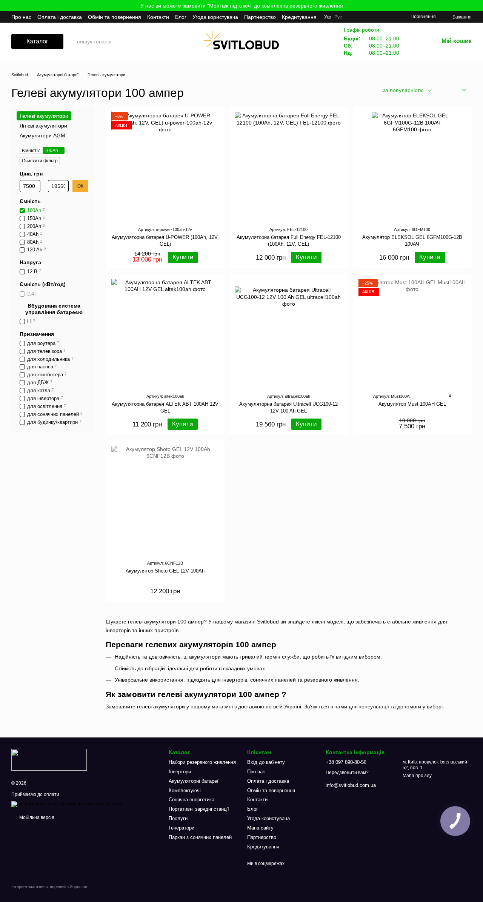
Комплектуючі (185, 790)
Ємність (30, 201)
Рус (338, 17)
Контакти (158, 17)
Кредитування (299, 17)
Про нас (21, 17)
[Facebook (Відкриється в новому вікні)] (364, 17)
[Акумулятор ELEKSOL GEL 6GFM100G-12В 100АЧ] (412, 166)
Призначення (37, 334)
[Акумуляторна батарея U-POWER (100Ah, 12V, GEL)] (165, 166)
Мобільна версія (36, 817)
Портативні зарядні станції (199, 809)
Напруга (30, 263)
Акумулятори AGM (42, 136)
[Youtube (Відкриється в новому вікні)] (373, 17)
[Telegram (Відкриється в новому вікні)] (382, 17)
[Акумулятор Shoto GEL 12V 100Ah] (165, 499)
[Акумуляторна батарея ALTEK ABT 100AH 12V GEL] (165, 332)
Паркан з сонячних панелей (200, 837)
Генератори (181, 828)
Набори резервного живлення (202, 762)
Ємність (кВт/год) (43, 285)
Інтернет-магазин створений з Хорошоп (49, 886)
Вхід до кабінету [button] (266, 762)
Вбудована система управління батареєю (54, 309)
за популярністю (403, 90)
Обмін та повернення (114, 17)
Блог (180, 17)
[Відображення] (458, 90)
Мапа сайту (260, 828)
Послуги (178, 818)
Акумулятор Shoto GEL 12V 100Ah (165, 571)
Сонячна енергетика (191, 799)
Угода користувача (215, 17)
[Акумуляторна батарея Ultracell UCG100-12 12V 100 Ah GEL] (288, 332)
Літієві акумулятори (43, 126)
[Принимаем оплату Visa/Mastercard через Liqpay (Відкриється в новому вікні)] (66, 804)
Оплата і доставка (59, 17)
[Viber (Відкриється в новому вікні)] (391, 17)
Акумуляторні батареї (193, 781)
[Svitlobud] (49, 759)
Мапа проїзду (417, 775)
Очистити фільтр (40, 160)
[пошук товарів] (142, 41)
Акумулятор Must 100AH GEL (412, 404)
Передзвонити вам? (347, 772)
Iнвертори (180, 771)
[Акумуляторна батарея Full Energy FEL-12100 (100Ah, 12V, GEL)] (288, 166)
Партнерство (260, 17)
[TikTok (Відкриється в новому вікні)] (355, 17)
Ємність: (31, 150)
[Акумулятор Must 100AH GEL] (412, 332)
